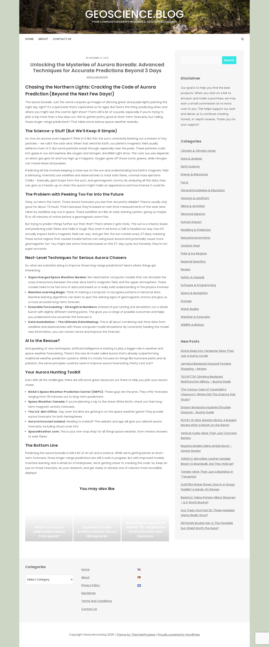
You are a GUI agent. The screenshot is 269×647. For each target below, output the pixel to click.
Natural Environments (195, 238)
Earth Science (190, 166)
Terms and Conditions (96, 601)
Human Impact (191, 222)
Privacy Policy (90, 585)
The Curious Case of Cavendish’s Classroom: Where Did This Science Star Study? (208, 394)
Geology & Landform (195, 198)
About (43, 39)
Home (29, 39)
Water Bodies (190, 309)
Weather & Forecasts (195, 317)
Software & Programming (198, 285)
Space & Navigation (97, 77)
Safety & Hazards (192, 277)
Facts (184, 182)
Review (185, 269)
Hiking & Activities (193, 206)
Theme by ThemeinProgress (135, 635)
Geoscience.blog (134, 15)
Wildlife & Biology (192, 325)
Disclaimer (88, 593)
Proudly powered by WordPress (179, 635)
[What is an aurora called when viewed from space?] (49, 521)
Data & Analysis (191, 159)
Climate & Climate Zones (198, 151)
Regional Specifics (193, 261)
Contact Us (62, 39)
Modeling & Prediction (196, 230)
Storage (186, 301)
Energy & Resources (194, 174)
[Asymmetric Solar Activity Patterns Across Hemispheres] (97, 521)
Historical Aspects (193, 214)
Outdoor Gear (190, 246)
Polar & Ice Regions (194, 253)
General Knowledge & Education (203, 190)
